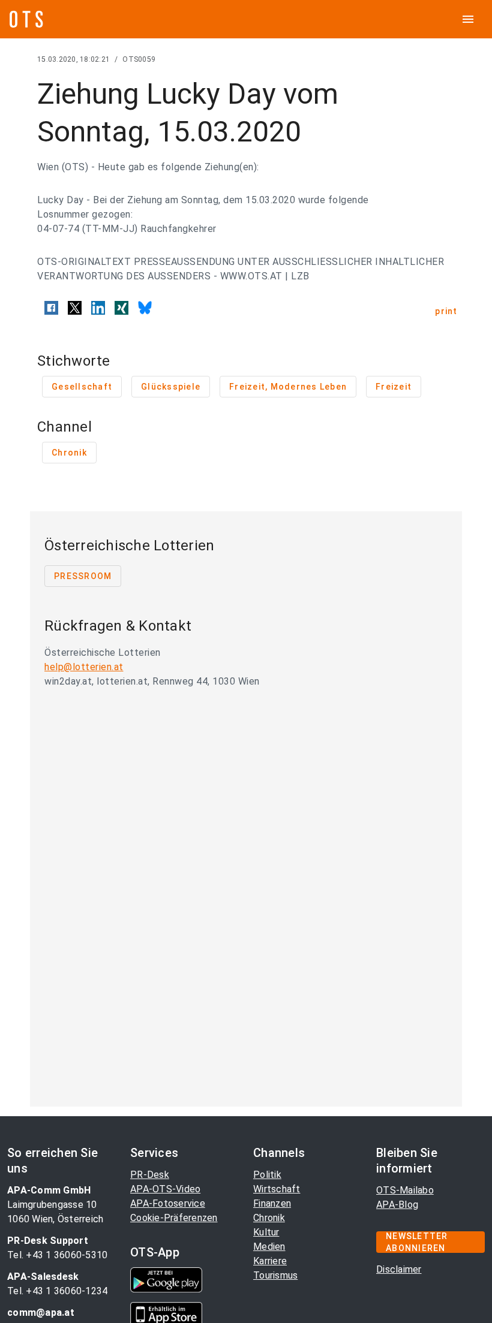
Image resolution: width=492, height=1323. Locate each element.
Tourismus (275, 1275)
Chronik (269, 1217)
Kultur (266, 1232)
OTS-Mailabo (405, 1190)
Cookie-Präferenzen (174, 1217)
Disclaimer (399, 1269)
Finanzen (272, 1203)
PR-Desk (149, 1174)
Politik (267, 1174)
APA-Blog (397, 1204)
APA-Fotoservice (167, 1203)
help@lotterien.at (84, 667)
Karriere (270, 1261)
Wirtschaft (277, 1189)
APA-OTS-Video (165, 1189)
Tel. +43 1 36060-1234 (57, 1291)
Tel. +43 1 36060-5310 (57, 1255)
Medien (269, 1246)
